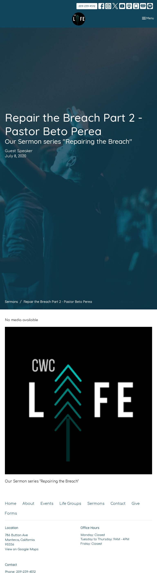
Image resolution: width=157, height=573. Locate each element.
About (28, 504)
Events (46, 504)
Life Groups (70, 504)
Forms (11, 513)
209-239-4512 (86, 6)
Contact (118, 504)
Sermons (11, 302)
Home (10, 504)
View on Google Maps (21, 549)
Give (136, 504)
